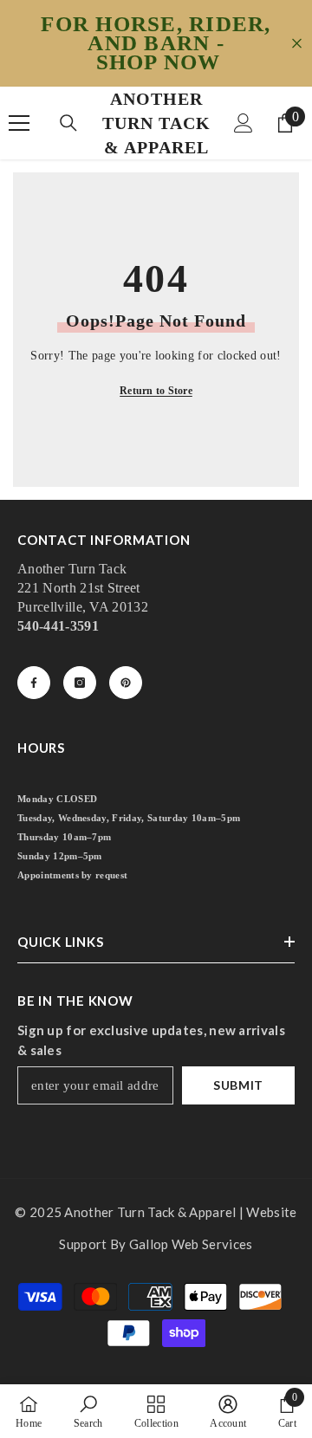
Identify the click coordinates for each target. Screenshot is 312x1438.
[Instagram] (79, 682)
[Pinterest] (125, 682)
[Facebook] (33, 682)
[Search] (68, 123)
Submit (238, 1085)
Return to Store (156, 391)
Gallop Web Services (191, 1244)
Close (296, 43)
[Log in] (243, 123)
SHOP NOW (158, 62)
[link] (88, 1411)
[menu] (19, 123)
